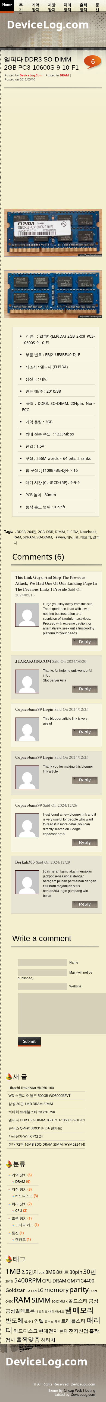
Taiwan (59, 537)
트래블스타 (73, 1320)
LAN (34, 1291)
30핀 (89, 1271)
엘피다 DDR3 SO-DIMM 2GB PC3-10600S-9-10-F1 (46, 1119)
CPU (18, 1210)
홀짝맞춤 (28, 1339)
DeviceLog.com (48, 24)
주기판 (21, 8)
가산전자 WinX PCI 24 (25, 1136)
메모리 (85, 537)
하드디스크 (24, 1195)
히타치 (48, 1339)
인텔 (39, 1320)
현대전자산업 (73, 1330)
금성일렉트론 (20, 1310)
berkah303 (25, 862)
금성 (93, 1300)
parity (79, 1289)
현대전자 (48, 1330)
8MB (50, 1272)
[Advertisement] (53, 149)
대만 (70, 537)
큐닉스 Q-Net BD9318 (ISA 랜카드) (35, 1128)
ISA (28, 1291)
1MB (13, 1271)
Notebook (88, 531)
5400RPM (27, 1280)
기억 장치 (35, 7)
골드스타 (78, 1300)
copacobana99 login (34, 709)
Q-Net (93, 1291)
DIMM (60, 531)
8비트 (62, 1272)
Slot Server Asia (54, 680)
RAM (17, 537)
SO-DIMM (44, 537)
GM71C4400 (80, 1280)
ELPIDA (72, 531)
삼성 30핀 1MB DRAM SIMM (30, 1103)
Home (7, 5)
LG (40, 1290)
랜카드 (20, 1239)
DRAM (64, 75)
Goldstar (15, 1290)
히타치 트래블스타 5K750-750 (31, 1111)
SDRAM (29, 537)
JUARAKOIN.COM (33, 661)
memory (56, 1289)
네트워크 (42, 1311)
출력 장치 (83, 7)
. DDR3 (20, 531)
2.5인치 (29, 1272)
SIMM (41, 1300)
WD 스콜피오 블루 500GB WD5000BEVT (39, 1095)
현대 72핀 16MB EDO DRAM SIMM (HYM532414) (46, 1144)
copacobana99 (28, 805)
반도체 (14, 1320)
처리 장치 (67, 7)
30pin (76, 1272)
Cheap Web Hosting (79, 1390)
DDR (49, 531)
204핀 (31, 531)
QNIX (9, 1301)
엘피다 (28, 1321)
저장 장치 (51, 7)
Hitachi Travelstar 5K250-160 (31, 1087)
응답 (85, 641)
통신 (97, 7)
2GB (41, 531)
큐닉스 (49, 1321)
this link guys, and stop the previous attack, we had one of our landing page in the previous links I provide (56, 583)
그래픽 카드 (24, 1224)
